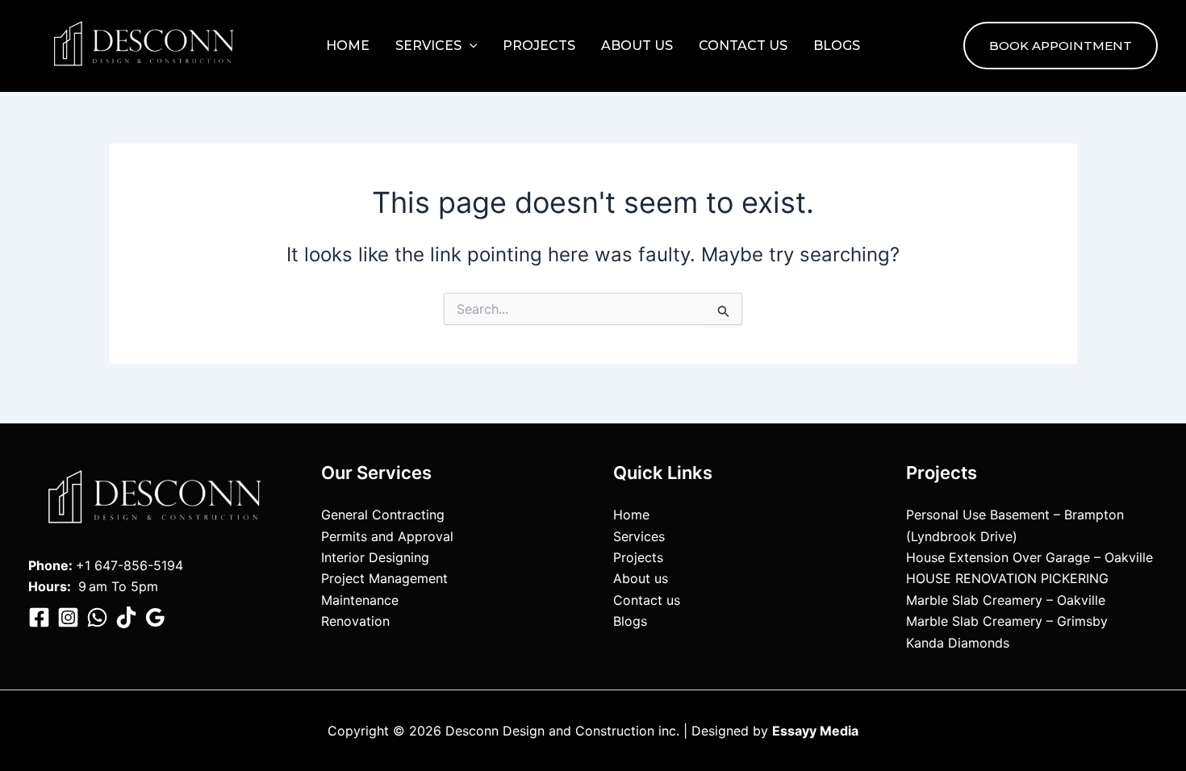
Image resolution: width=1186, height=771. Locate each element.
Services (428, 45)
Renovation (355, 621)
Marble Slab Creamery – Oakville (1005, 600)
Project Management (384, 578)
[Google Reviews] (155, 617)
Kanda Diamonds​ (957, 643)
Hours (47, 586)
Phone (48, 565)
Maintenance (360, 600)
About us (637, 45)
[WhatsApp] (97, 617)
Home (348, 45)
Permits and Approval (387, 536)
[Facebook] (39, 617)
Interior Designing (375, 557)
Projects (539, 45)
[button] (469, 46)
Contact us (743, 45)
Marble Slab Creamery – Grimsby (1007, 621)
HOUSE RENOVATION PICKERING (1007, 578)
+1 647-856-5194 (129, 565)
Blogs (836, 45)
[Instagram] (68, 617)
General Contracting (383, 514)
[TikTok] (126, 617)
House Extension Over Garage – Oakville (1029, 557)
